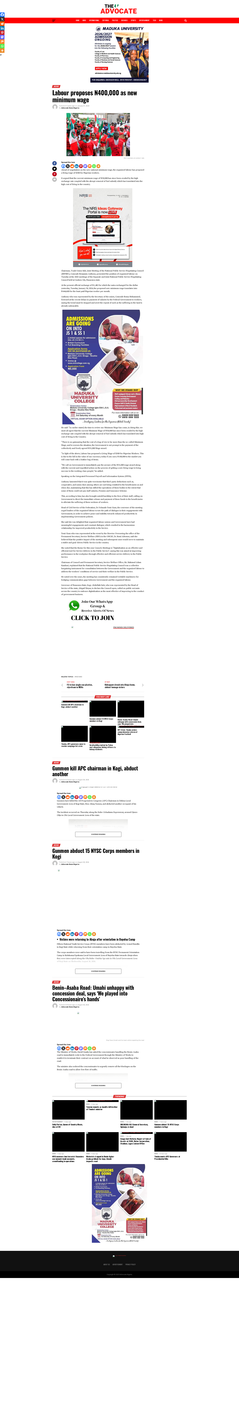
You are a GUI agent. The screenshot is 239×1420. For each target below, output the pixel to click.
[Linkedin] (77, 166)
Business (124, 20)
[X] (68, 166)
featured (78, 677)
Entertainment (144, 20)
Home (77, 20)
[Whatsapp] (94, 166)
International (94, 20)
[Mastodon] (85, 166)
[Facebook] (63, 166)
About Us (106, 1264)
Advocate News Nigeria (70, 108)
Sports (133, 20)
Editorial (105, 20)
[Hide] (1, 55)
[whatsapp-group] (89, 623)
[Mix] (90, 166)
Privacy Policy (130, 1264)
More (161, 20)
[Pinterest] (81, 166)
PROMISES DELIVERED (123, 627)
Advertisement (118, 1264)
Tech (154, 20)
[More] (98, 166)
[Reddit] (72, 166)
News (84, 20)
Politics (115, 20)
